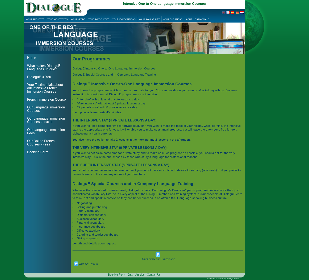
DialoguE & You (39, 77)
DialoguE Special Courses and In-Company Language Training (114, 74)
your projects (35, 19)
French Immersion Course (46, 99)
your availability (149, 19)
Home (31, 58)
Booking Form (37, 152)
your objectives (57, 19)
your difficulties (98, 19)
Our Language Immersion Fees (46, 131)
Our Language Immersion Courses (46, 108)
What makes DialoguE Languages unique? (44, 67)
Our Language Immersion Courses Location (46, 120)
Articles (140, 274)
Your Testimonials (197, 19)
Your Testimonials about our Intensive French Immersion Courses (45, 88)
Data (130, 274)
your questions (172, 19)
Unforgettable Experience (158, 259)
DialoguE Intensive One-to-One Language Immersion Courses (114, 68)
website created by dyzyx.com (223, 278)
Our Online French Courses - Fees (41, 142)
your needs (78, 19)
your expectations (124, 19)
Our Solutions (88, 263)
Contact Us (154, 274)
